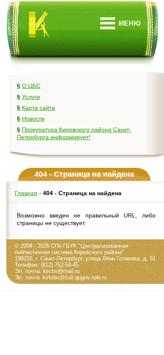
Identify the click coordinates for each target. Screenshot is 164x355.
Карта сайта (38, 107)
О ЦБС (31, 85)
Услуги (31, 96)
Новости (33, 118)
